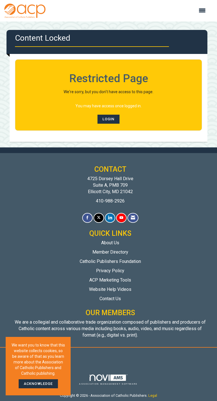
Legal (152, 395)
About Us (110, 242)
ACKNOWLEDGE (38, 384)
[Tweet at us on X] (99, 218)
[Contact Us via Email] (132, 218)
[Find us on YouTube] (121, 218)
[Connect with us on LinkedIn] (110, 218)
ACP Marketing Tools (110, 280)
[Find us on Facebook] (87, 218)
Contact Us (110, 298)
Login (108, 119)
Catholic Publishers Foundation (110, 261)
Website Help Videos (110, 289)
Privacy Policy (110, 270)
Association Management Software (108, 384)
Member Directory (110, 252)
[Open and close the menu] (128, 10)
